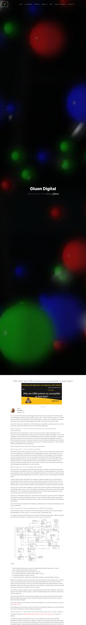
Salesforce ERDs (16, 604)
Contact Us (71, 4)
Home (20, 4)
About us (44, 4)
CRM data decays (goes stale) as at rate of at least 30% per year (38, 614)
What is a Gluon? (60, 4)
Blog (51, 4)
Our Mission (28, 4)
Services (37, 4)
